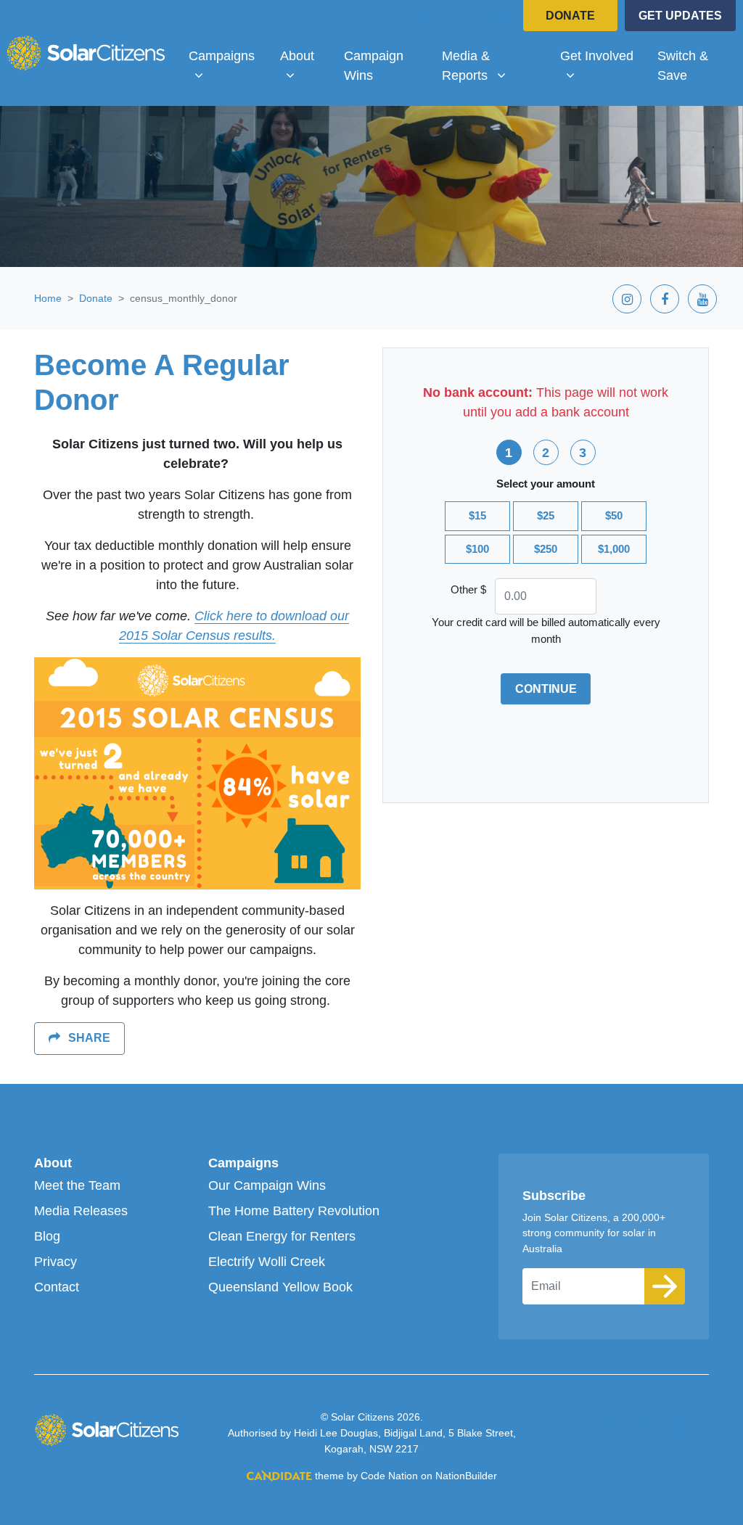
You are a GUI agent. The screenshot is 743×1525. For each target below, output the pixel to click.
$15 (477, 515)
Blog (47, 1236)
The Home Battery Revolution (293, 1211)
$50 (614, 515)
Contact (56, 1287)
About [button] (305, 55)
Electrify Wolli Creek (266, 1261)
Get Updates (680, 15)
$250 (545, 549)
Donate (570, 15)
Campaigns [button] (228, 55)
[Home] (85, 53)
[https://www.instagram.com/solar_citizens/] (423, 17)
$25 (545, 515)
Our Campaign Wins (267, 1185)
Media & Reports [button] (494, 65)
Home (48, 298)
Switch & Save (682, 66)
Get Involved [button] (602, 55)
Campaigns (243, 1163)
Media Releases (81, 1211)
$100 (477, 549)
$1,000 (614, 549)
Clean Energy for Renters (282, 1236)
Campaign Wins (373, 66)
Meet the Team (77, 1185)
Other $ (468, 589)
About (53, 1163)
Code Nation (389, 1475)
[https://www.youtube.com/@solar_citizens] (499, 17)
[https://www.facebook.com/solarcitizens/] (461, 17)
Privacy (55, 1261)
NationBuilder (466, 1475)
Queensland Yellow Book (280, 1287)
